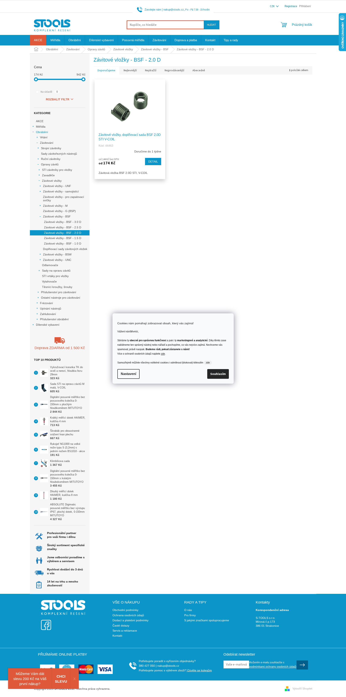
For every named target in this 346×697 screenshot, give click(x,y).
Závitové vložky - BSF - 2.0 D (62, 232)
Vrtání (43, 137)
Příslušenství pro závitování (58, 292)
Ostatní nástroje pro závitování (60, 297)
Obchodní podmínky (125, 610)
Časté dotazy (121, 625)
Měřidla (40, 126)
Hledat (211, 25)
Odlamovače (50, 265)
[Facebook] (46, 622)
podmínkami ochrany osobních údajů (272, 666)
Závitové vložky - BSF (57, 216)
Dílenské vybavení (47, 324)
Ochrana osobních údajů (128, 615)
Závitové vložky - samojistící (61, 191)
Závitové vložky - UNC (57, 259)
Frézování (46, 303)
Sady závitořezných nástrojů (59, 153)
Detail (153, 161)
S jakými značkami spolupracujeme (206, 620)
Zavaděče (48, 175)
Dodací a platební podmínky (130, 620)
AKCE (39, 121)
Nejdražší (150, 70)
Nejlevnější (130, 70)
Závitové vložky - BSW (57, 254)
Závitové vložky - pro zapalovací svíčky (63, 198)
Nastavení (128, 374)
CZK (272, 6)
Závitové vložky (52, 180)
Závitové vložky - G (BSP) (59, 211)
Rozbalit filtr (57, 99)
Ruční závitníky (50, 159)
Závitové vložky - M (55, 205)
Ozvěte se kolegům (199, 670)
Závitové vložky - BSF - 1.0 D (62, 243)
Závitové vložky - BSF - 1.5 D (62, 238)
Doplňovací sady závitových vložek (65, 249)
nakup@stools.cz (173, 9)
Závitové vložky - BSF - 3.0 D (62, 222)
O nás (188, 610)
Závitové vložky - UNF (57, 186)
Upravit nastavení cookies (127, 688)
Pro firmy (190, 615)
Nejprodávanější (174, 70)
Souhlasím (218, 374)
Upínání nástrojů (50, 308)
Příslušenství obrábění (54, 319)
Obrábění (42, 132)
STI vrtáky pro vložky (55, 276)
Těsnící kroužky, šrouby (57, 287)
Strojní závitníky (51, 148)
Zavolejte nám (153, 9)
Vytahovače (49, 281)
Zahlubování (48, 314)
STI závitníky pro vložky (57, 169)
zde (163, 353)
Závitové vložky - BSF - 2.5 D (62, 227)
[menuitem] (38, 40)
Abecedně (198, 70)
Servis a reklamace (125, 630)
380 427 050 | (148, 665)
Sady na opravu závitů (56, 270)
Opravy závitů (50, 164)
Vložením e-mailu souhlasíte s (272, 664)
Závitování (46, 142)
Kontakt (117, 635)
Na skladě (49, 92)
